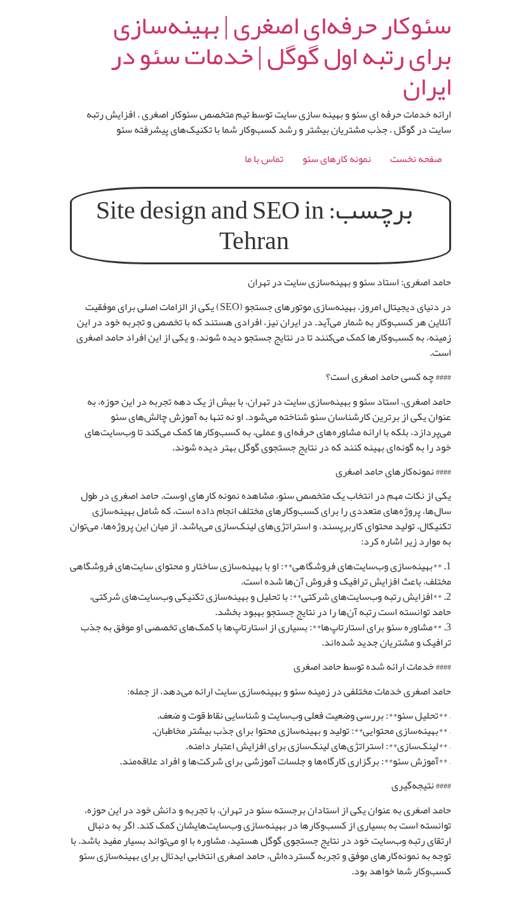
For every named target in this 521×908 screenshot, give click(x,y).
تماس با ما (264, 159)
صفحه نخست (416, 159)
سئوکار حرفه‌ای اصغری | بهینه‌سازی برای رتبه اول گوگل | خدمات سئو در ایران (281, 56)
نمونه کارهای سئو (336, 159)
